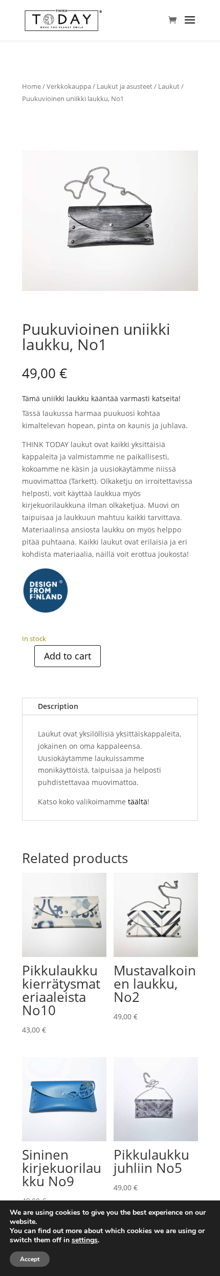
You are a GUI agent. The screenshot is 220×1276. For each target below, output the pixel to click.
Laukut (169, 86)
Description (58, 706)
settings (85, 1240)
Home (31, 86)
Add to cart (67, 656)
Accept (29, 1259)
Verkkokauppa (69, 86)
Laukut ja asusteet (124, 86)
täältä (137, 801)
